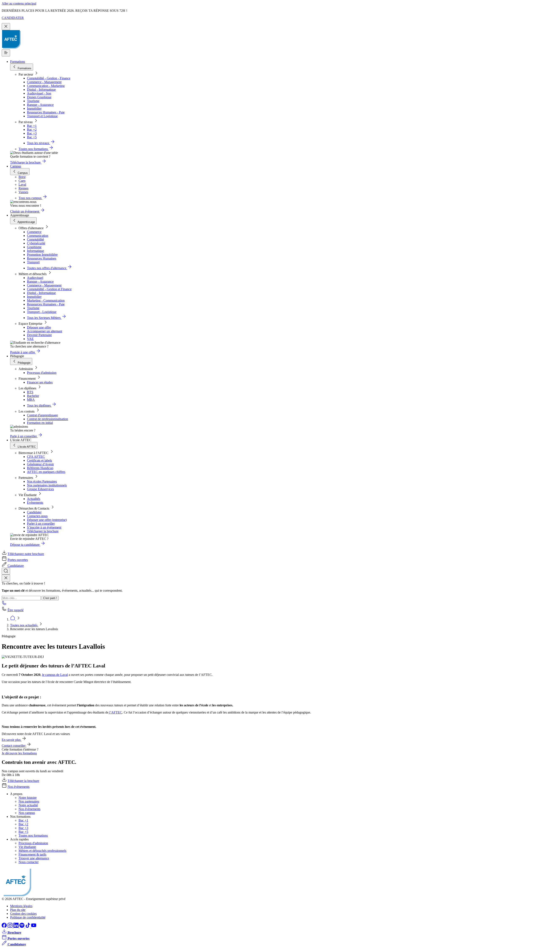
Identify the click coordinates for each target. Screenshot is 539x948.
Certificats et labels (39, 460)
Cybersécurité (36, 243)
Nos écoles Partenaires (42, 481)
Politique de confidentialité (27, 917)
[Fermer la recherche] (6, 578)
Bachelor (33, 396)
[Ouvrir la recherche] (6, 571)
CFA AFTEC (36, 456)
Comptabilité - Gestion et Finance (49, 289)
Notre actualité (28, 805)
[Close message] (6, 26)
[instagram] (10, 926)
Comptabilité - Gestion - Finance (48, 78)
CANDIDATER (13, 18)
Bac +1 (32, 126)
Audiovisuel (35, 278)
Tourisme (33, 101)
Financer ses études (40, 382)
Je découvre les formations (19, 753)
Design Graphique (39, 97)
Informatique (35, 251)
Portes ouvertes (18, 560)
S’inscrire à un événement (44, 527)
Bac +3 (32, 133)
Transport (33, 262)
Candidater (34, 512)
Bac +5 (32, 137)
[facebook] (5, 926)
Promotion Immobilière (42, 254)
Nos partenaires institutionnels (47, 485)
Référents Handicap (40, 468)
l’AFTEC (115, 712)
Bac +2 (32, 129)
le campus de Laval (55, 674)
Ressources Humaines (41, 258)
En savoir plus (11, 740)
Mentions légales (21, 906)
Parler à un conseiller (41, 523)
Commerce (34, 232)
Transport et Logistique (42, 116)
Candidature (16, 565)
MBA (31, 399)
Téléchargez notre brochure (26, 554)
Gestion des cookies (23, 913)
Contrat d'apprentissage (42, 415)
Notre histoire (28, 797)
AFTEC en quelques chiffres (46, 472)
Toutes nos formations (33, 835)
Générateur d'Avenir (40, 464)
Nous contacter (29, 862)
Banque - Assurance (40, 105)
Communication (37, 235)
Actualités (33, 499)
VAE (30, 339)
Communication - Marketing (46, 86)
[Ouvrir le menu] (6, 52)
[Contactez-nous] (4, 604)
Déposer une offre (39, 327)
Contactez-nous (37, 516)
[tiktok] (28, 926)
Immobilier (34, 108)
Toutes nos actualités (24, 625)
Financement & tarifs (32, 854)
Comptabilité (35, 239)
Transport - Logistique (41, 312)
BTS (30, 392)
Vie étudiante (27, 847)
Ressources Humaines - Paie (46, 112)
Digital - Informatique (41, 89)
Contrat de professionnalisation (47, 419)
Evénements (35, 502)
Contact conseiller (14, 745)
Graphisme (34, 247)
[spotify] (22, 926)
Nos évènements (18, 786)
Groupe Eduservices (40, 489)
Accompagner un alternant (44, 331)
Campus (15, 166)
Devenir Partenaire (39, 335)
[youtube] (33, 926)
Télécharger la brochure (43, 531)
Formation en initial (40, 423)
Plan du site (17, 910)
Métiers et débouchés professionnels (42, 850)
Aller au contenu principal (19, 3)
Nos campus (27, 813)
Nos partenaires (29, 801)
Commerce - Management (44, 82)
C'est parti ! (50, 598)
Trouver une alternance (34, 858)
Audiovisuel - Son (39, 93)
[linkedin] (16, 926)
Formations (17, 61)
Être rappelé (16, 610)
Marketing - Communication (46, 300)
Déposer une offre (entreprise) (47, 520)
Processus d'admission (41, 372)
